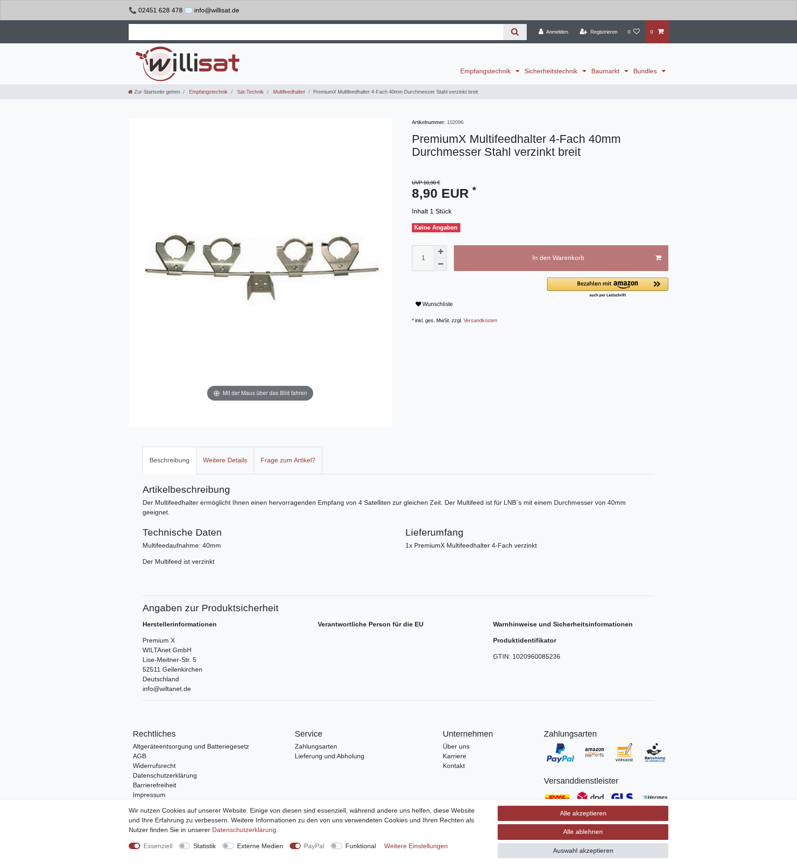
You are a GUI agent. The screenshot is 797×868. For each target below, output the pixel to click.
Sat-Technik (250, 91)
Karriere (454, 756)
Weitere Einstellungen (416, 846)
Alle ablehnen (583, 831)
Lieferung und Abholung (329, 756)
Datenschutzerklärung (165, 775)
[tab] (169, 460)
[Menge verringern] (440, 264)
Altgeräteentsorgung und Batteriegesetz (191, 746)
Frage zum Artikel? (288, 460)
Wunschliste (437, 304)
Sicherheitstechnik (551, 71)
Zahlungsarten (316, 746)
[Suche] (515, 32)
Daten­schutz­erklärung (244, 829)
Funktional (360, 846)
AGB (139, 756)
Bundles (646, 71)
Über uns (456, 746)
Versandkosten (480, 320)
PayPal (314, 846)
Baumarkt (606, 71)
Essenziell (157, 846)
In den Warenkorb (558, 257)
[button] (607, 288)
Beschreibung (169, 460)
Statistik (204, 846)
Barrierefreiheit (154, 785)
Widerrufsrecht (154, 765)
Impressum (149, 794)
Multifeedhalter (288, 91)
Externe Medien (260, 846)
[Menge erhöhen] (440, 251)
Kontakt (454, 765)
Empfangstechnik (486, 71)
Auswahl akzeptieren (583, 850)
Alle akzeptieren (583, 813)
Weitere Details (225, 460)
